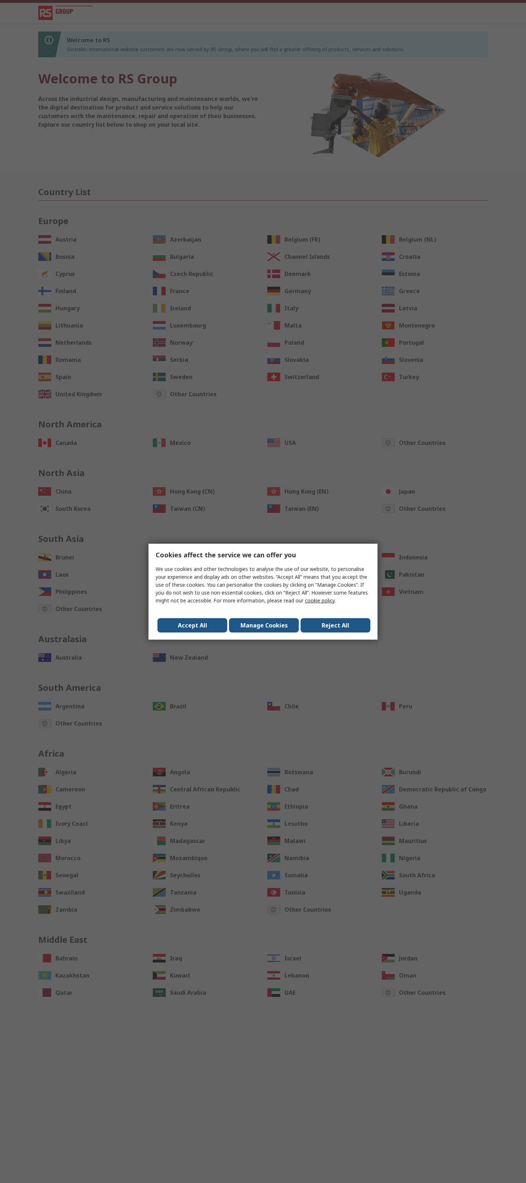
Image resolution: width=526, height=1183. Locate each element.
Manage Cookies (264, 625)
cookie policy (320, 600)
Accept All (192, 625)
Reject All (335, 625)
